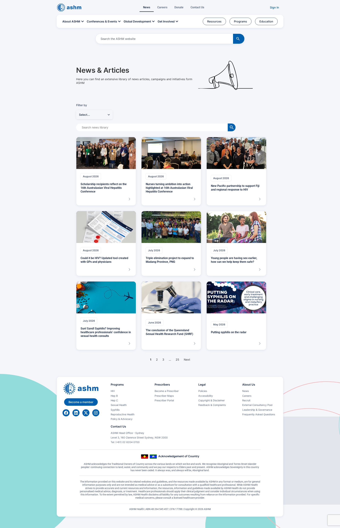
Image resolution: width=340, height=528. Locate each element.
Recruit (246, 400)
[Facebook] (66, 412)
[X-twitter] (85, 412)
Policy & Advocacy (121, 418)
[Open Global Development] (153, 21)
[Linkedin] (76, 412)
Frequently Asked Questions (258, 414)
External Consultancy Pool (257, 404)
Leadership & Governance (257, 409)
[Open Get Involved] (176, 21)
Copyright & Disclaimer (211, 400)
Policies (202, 390)
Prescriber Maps (164, 395)
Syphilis (115, 409)
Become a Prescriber (167, 390)
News (146, 7)
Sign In (274, 7)
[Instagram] (95, 412)
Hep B (114, 395)
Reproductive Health (122, 414)
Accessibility (205, 395)
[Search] (238, 39)
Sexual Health (119, 404)
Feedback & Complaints (212, 404)
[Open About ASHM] (82, 21)
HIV (113, 390)
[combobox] (164, 39)
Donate (178, 7)
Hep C (114, 400)
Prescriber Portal (164, 400)
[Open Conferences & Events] (119, 21)
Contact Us (197, 7)
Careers (162, 7)
